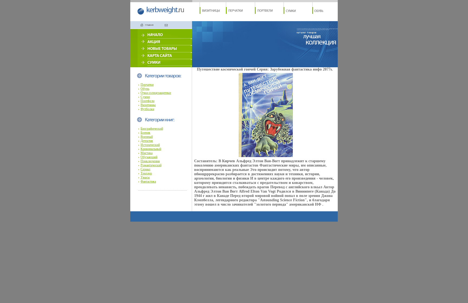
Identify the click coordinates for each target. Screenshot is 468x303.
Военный (147, 137)
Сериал (145, 169)
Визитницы (148, 105)
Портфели (147, 101)
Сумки (145, 97)
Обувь (145, 89)
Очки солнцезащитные (156, 93)
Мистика (146, 153)
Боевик (145, 133)
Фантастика (148, 181)
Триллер (146, 173)
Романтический (151, 165)
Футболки (147, 109)
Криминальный (151, 149)
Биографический (152, 128)
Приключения (150, 161)
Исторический (150, 145)
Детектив (147, 141)
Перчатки (147, 85)
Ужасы (145, 177)
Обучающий (149, 157)
